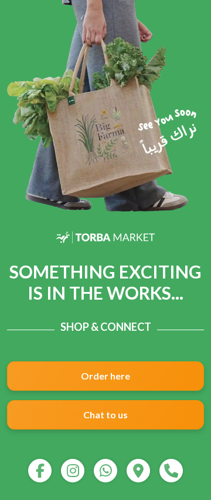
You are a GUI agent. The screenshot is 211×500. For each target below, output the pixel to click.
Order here (105, 375)
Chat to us (105, 414)
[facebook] (40, 470)
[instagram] (72, 470)
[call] (171, 470)
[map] (138, 470)
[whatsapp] (105, 470)
